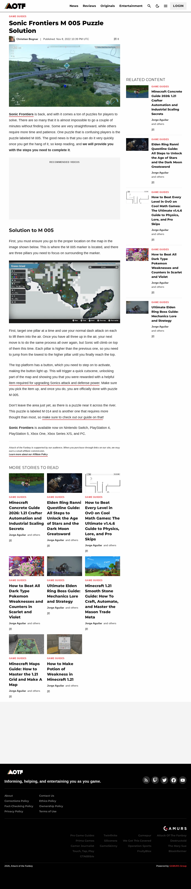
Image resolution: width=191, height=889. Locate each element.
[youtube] (183, 780)
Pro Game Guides (82, 835)
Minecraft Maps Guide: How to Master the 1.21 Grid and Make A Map (25, 674)
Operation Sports (139, 846)
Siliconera (110, 840)
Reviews (89, 6)
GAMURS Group (178, 866)
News (74, 6)
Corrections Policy (16, 801)
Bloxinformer (178, 851)
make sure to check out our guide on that (72, 417)
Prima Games (85, 840)
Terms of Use (48, 811)
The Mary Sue (177, 846)
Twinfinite (110, 835)
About (8, 795)
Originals (108, 6)
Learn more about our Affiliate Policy (28, 454)
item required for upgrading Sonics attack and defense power (54, 383)
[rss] (146, 780)
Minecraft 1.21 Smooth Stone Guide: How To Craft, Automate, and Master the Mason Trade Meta (101, 601)
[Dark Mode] (157, 6)
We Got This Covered (137, 840)
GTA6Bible (87, 856)
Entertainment (131, 6)
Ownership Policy (51, 806)
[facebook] (173, 780)
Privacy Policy (13, 811)
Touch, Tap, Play (83, 851)
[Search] (149, 6)
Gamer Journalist (82, 846)
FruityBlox (144, 851)
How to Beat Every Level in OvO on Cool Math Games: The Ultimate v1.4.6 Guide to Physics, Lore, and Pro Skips (166, 210)
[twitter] (164, 780)
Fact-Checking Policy (18, 806)
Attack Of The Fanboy (172, 835)
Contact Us (46, 795)
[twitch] (155, 780)
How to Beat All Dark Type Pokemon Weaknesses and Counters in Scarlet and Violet (26, 601)
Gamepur (144, 835)
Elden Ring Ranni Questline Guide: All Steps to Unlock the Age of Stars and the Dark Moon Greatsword (64, 518)
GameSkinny (108, 846)
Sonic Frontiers (21, 114)
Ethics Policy (47, 801)
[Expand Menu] (165, 6)
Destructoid (178, 840)
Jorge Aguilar (17, 534)
